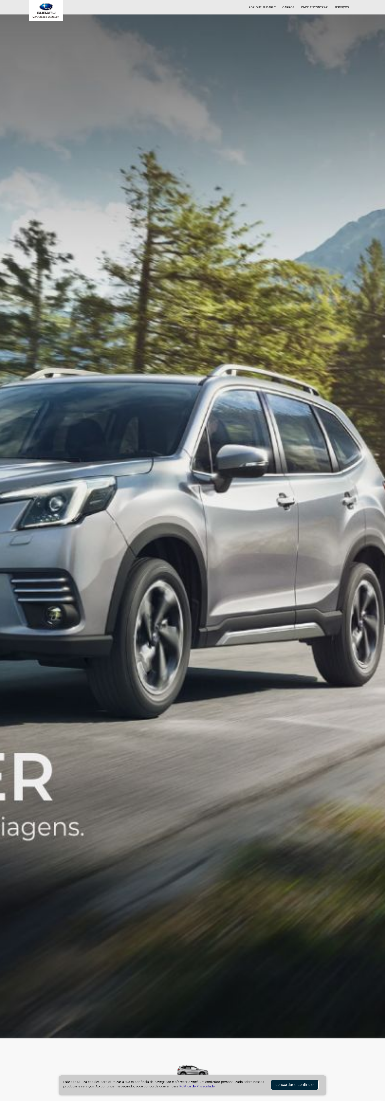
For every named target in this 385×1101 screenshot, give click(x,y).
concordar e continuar (294, 1085)
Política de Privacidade (197, 1086)
